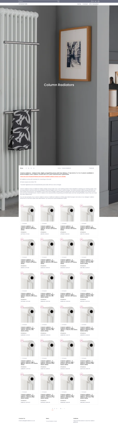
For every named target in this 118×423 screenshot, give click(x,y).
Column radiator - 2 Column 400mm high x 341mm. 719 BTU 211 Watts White (28, 261)
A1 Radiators (23, 4)
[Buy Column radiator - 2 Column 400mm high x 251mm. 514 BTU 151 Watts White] (68, 213)
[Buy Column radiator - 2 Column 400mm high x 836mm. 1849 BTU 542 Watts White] (88, 314)
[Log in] (98, 1)
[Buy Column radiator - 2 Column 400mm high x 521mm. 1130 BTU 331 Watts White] (29, 280)
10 (60, 408)
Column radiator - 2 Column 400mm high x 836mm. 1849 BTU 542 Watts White (87, 329)
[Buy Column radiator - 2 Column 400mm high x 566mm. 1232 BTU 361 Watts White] (49, 280)
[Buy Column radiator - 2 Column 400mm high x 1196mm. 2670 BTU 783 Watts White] (88, 381)
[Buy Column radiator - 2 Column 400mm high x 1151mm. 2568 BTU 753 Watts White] (68, 381)
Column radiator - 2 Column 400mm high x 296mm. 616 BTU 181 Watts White (88, 228)
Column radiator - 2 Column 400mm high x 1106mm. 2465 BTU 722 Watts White (47, 396)
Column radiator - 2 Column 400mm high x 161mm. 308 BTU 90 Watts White (28, 228)
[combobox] (37, 1)
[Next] (64, 408)
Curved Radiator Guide (51, 421)
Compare (24, 223)
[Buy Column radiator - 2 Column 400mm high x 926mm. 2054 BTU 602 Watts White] (49, 347)
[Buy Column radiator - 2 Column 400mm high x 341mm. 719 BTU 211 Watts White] (29, 246)
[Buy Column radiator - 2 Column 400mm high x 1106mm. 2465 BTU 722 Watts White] (49, 381)
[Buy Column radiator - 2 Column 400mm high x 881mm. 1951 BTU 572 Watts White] (29, 347)
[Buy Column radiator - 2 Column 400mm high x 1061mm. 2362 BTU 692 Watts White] (29, 381)
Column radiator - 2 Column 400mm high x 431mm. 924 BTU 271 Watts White (68, 261)
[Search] (58, 1)
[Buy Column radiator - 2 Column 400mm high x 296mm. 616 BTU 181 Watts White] (88, 213)
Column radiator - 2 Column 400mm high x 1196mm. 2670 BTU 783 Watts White (87, 396)
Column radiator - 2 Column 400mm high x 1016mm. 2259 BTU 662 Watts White (87, 362)
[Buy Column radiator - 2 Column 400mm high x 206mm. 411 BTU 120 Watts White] (49, 213)
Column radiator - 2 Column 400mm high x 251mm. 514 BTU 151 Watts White (68, 228)
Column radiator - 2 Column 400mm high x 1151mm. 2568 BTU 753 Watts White (67, 396)
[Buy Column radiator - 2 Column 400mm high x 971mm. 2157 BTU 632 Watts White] (68, 347)
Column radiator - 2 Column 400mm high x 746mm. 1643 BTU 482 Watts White (47, 329)
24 (28, 168)
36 (31, 168)
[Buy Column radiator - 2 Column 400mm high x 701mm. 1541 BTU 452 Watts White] (29, 314)
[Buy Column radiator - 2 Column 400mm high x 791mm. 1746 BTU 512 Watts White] (68, 314)
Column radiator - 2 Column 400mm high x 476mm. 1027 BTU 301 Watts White (87, 261)
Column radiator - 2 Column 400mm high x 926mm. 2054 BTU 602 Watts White (47, 362)
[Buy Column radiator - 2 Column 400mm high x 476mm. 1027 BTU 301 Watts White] (88, 246)
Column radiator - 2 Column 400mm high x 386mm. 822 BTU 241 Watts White (49, 261)
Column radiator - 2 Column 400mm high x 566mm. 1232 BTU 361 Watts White (47, 295)
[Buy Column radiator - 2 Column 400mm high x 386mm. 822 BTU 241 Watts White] (49, 246)
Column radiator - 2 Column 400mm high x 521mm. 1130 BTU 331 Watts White (29, 295)
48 (33, 168)
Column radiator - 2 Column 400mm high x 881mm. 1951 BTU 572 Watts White (29, 362)
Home (59, 168)
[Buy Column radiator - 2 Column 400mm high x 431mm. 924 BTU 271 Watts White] (68, 246)
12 (26, 168)
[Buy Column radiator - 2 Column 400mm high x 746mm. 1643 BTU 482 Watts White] (49, 314)
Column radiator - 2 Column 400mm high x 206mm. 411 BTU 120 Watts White (49, 228)
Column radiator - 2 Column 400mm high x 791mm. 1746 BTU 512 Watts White (68, 329)
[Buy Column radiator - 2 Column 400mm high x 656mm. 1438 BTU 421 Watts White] (88, 280)
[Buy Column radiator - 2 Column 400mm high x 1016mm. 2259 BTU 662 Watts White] (88, 347)
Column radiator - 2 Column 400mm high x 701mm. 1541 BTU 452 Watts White (28, 329)
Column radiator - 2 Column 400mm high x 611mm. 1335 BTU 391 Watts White (68, 295)
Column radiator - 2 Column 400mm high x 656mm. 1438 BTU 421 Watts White (87, 295)
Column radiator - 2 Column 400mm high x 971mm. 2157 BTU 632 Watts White (67, 362)
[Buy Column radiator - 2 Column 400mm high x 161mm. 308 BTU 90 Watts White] (29, 213)
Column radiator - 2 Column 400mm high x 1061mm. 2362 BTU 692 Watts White (28, 396)
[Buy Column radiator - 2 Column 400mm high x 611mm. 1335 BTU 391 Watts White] (68, 280)
